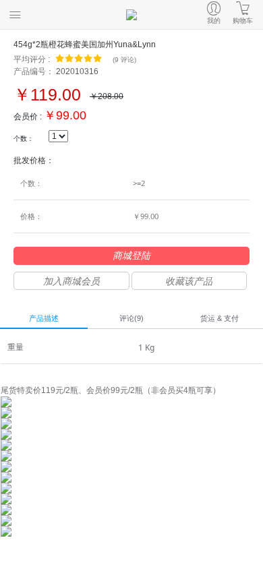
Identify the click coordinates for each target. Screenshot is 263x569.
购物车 (243, 20)
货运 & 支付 (219, 318)
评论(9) (131, 318)
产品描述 (44, 318)
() (124, 59)
